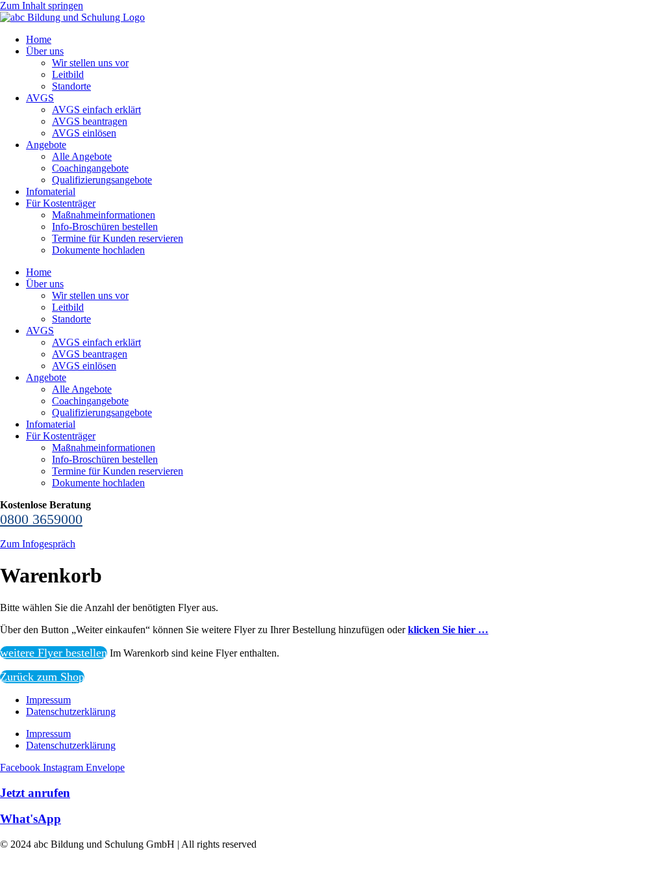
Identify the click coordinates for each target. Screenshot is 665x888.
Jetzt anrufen (35, 793)
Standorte (71, 86)
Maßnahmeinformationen (103, 214)
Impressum (48, 699)
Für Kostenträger (60, 203)
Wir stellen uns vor (90, 62)
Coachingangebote (90, 168)
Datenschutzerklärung (71, 711)
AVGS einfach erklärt (96, 109)
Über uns (45, 51)
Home (38, 39)
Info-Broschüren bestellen (105, 226)
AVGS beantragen (89, 121)
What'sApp (30, 819)
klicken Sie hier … (448, 629)
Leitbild (68, 74)
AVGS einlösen (84, 132)
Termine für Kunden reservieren (117, 238)
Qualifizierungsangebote (102, 179)
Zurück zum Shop (42, 676)
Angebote (46, 144)
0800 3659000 (41, 519)
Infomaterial (50, 191)
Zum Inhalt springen (41, 5)
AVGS (40, 97)
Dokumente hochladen (98, 249)
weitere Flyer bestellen (53, 652)
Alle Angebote (82, 156)
